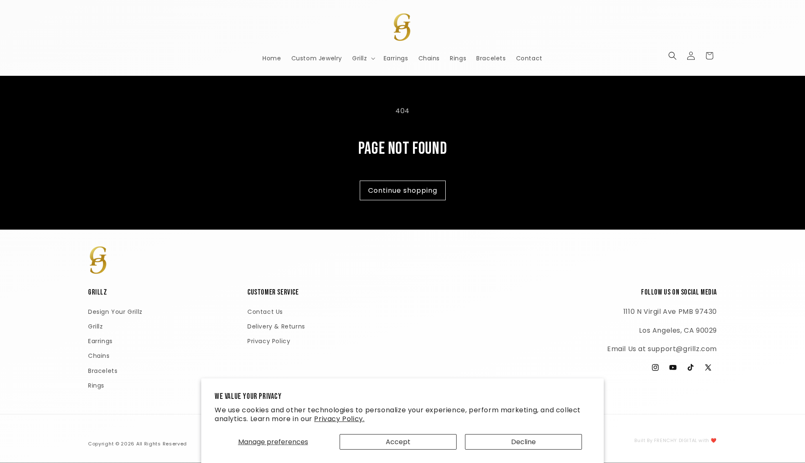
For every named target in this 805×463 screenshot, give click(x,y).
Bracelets (102, 371)
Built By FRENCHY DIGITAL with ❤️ (675, 440)
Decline (523, 442)
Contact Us (265, 312)
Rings (96, 385)
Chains (99, 356)
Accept (398, 442)
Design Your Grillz (115, 312)
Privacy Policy (268, 341)
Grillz (95, 326)
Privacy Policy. (339, 419)
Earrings (100, 341)
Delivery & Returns (276, 326)
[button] (363, 58)
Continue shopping (402, 190)
